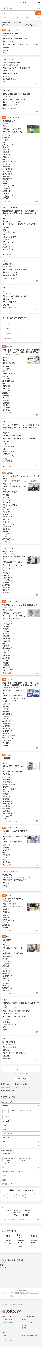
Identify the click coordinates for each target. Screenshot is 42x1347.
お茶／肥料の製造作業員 (12, 899)
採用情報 (24, 1328)
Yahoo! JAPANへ (7, 1340)
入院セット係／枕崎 (10, 33)
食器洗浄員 (7, 875)
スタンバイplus (6, 1335)
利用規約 (24, 1319)
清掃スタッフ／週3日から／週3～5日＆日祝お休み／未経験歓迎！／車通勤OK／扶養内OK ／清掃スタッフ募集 (20, 685)
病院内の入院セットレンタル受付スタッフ (19, 605)
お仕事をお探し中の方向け (9, 1319)
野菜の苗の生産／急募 (11, 63)
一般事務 (6, 758)
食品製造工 (7, 264)
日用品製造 (7, 940)
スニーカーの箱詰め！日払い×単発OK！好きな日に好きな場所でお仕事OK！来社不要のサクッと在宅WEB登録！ (20, 427)
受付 (4, 291)
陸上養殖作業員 (8, 1042)
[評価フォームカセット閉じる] (39, 1189)
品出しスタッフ (8, 551)
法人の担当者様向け (7, 1322)
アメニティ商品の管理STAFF (14, 831)
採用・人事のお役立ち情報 (29, 1335)
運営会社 (24, 1325)
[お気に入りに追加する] (37, 52)
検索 (38, 13)
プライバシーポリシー (28, 1322)
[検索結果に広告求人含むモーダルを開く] (7, 25)
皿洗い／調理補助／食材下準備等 (16, 94)
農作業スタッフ (8, 121)
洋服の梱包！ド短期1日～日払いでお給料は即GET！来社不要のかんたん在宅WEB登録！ (20, 213)
